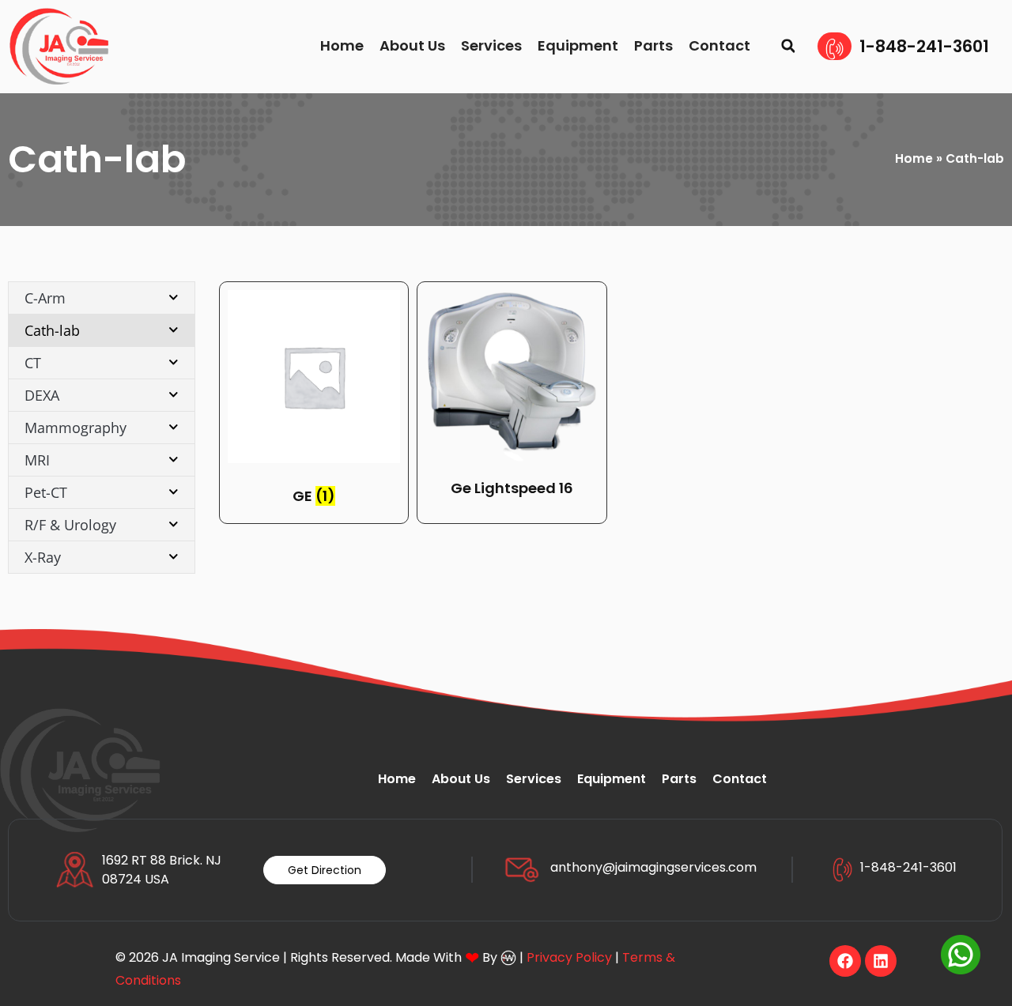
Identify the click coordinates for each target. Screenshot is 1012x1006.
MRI (37, 459)
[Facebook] (845, 961)
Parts (653, 45)
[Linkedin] (881, 961)
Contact (719, 45)
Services (491, 45)
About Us (412, 45)
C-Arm (45, 297)
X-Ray (43, 557)
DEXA (42, 395)
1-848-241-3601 (924, 46)
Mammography (75, 427)
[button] (788, 46)
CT (33, 362)
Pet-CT (46, 492)
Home (342, 45)
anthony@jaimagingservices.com (653, 867)
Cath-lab (52, 330)
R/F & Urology (70, 524)
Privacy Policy (569, 957)
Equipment (578, 45)
